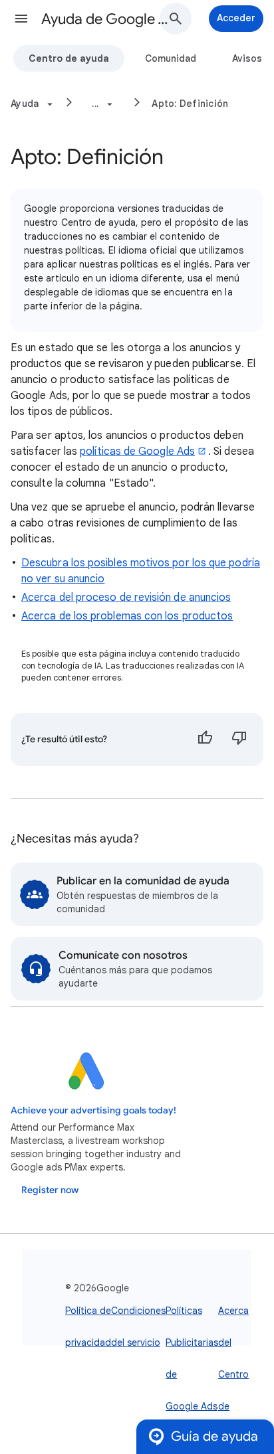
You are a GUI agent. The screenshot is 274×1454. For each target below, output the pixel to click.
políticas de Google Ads (137, 451)
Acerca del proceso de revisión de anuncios (126, 597)
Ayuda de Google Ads (107, 19)
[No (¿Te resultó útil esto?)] (239, 739)
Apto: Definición (190, 104)
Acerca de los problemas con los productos (127, 616)
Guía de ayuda (214, 1436)
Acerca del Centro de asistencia (240, 1374)
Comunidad (170, 58)
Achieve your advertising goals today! (93, 1110)
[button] (21, 19)
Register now (49, 1190)
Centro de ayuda (69, 58)
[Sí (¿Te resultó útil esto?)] (205, 739)
